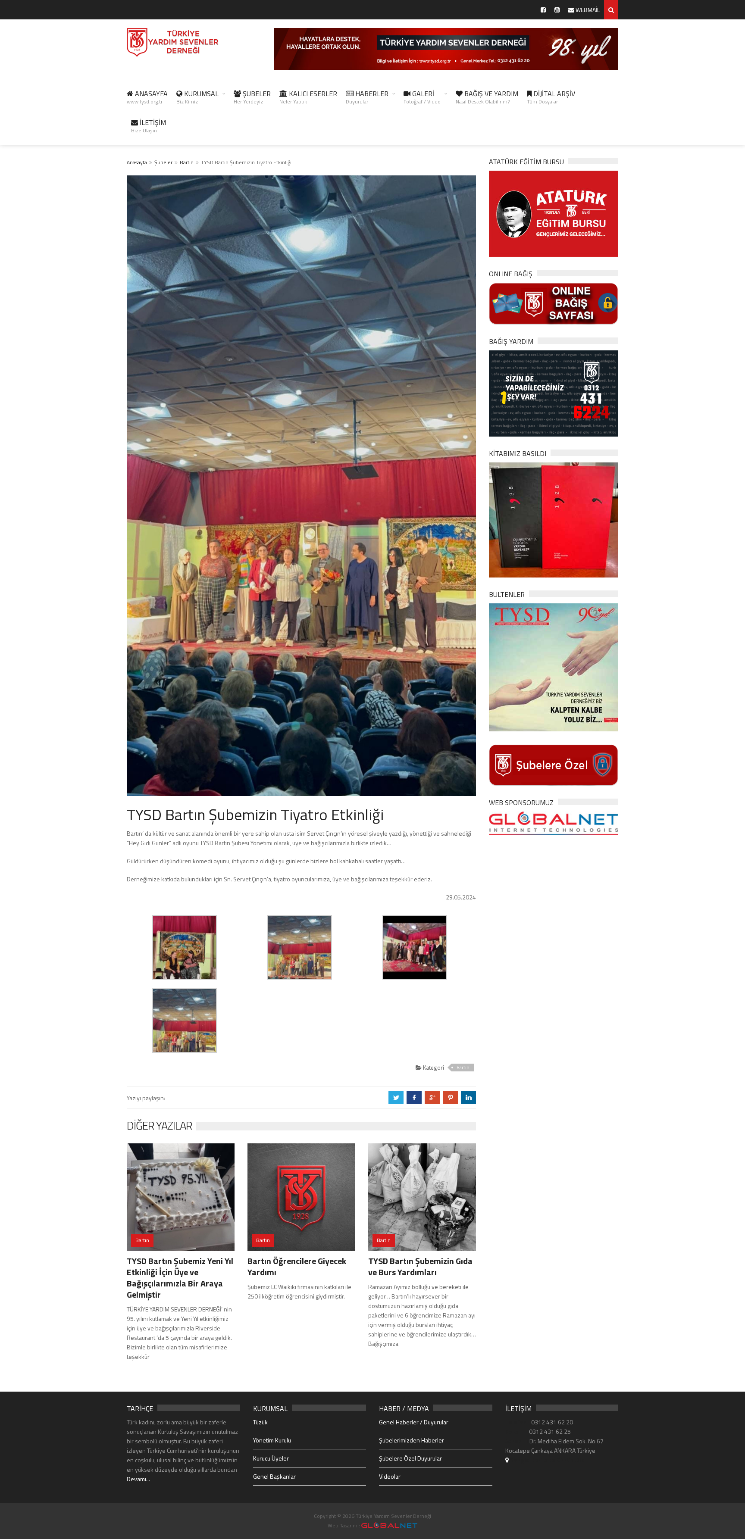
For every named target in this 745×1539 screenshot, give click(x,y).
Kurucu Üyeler (271, 1458)
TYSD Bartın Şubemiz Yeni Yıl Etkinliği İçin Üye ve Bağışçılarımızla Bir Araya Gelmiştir (180, 1277)
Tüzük (260, 1422)
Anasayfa (137, 162)
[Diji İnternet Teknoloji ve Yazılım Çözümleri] (389, 1525)
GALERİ (422, 97)
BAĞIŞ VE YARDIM (487, 97)
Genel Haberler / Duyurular (413, 1422)
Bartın (187, 162)
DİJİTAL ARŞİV (551, 97)
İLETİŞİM (148, 125)
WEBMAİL (587, 9)
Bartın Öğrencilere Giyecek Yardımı (296, 1266)
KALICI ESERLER (308, 97)
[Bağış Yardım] (553, 392)
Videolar (390, 1476)
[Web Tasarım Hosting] (553, 822)
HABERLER (367, 97)
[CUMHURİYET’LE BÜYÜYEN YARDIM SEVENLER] (553, 519)
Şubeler (163, 162)
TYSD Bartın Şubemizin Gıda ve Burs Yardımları (420, 1266)
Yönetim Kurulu (272, 1440)
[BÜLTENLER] (553, 666)
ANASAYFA (147, 97)
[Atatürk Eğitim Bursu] (553, 213)
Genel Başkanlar (274, 1476)
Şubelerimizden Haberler (411, 1440)
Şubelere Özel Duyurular (410, 1458)
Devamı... (138, 1478)
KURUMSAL (197, 97)
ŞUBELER (252, 97)
